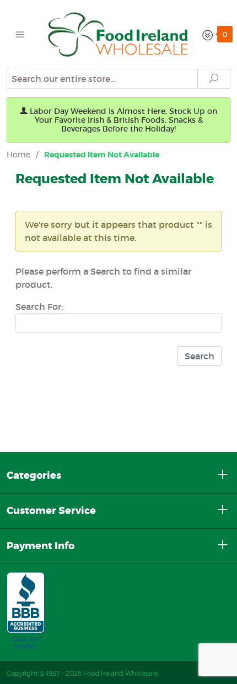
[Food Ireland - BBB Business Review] (26, 612)
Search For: (39, 306)
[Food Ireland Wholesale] (118, 33)
